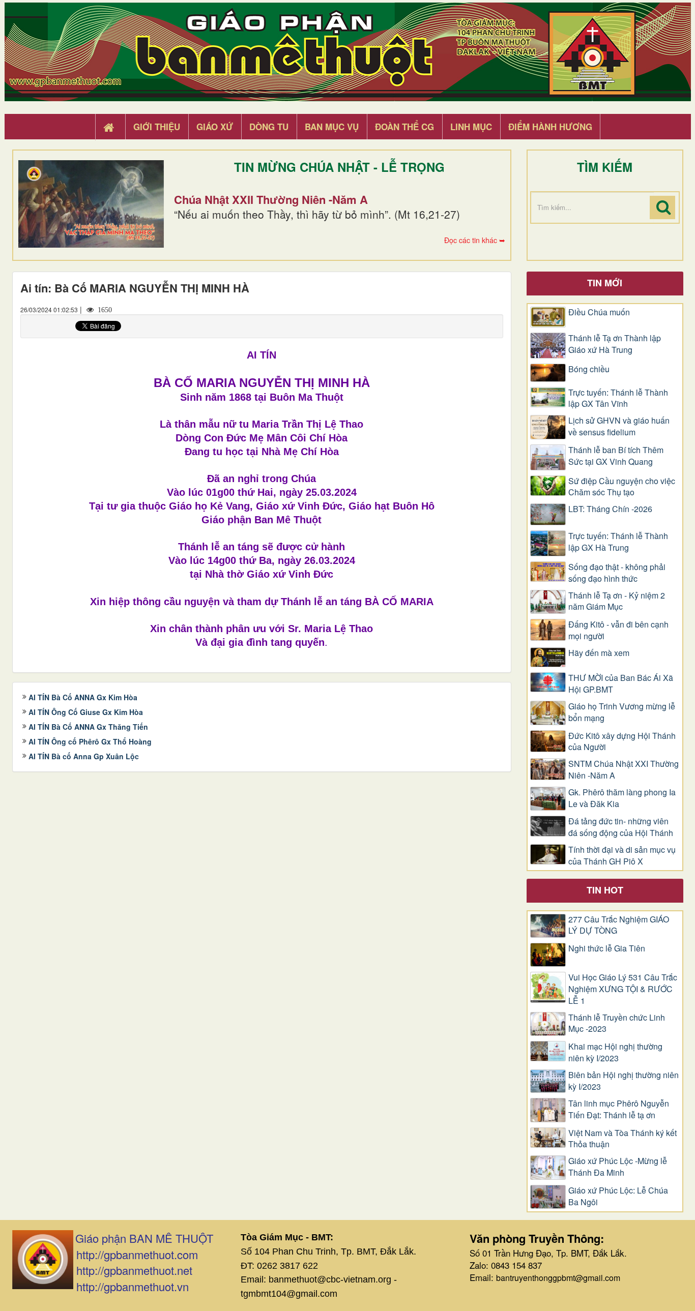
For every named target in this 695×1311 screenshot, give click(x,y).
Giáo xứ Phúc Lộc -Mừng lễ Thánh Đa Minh (617, 1166)
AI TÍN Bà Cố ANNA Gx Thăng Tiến (88, 727)
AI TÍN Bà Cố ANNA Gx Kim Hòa (82, 697)
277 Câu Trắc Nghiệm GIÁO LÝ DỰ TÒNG (618, 925)
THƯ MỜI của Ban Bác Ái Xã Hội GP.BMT (620, 683)
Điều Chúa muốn (599, 312)
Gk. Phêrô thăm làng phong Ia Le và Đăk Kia (622, 798)
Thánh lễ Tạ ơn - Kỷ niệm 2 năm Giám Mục (616, 601)
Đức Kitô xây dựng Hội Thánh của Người (622, 741)
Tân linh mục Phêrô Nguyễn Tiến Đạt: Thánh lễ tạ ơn (618, 1109)
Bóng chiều (589, 369)
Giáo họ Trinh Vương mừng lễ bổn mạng (621, 712)
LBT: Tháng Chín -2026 (610, 509)
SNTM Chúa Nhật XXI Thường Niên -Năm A (623, 769)
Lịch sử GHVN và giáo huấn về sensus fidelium (619, 426)
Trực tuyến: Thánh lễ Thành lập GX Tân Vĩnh (618, 398)
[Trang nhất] (110, 127)
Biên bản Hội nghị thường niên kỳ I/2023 (623, 1080)
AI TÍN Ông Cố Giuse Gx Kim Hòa (85, 712)
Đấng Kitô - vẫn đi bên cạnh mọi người (618, 630)
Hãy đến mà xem (598, 653)
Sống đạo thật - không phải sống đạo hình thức (616, 572)
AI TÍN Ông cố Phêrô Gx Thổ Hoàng (90, 741)
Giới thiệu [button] (156, 127)
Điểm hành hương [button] (550, 127)
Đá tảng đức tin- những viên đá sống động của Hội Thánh (620, 827)
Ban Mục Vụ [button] (332, 127)
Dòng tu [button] (268, 127)
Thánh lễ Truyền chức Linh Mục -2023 (616, 1023)
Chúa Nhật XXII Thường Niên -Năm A (271, 199)
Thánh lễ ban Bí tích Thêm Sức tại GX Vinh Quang (615, 455)
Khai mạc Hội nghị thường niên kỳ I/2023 (615, 1052)
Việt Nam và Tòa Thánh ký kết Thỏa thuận (622, 1138)
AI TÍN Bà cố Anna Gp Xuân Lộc (83, 756)
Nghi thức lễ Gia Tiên (606, 948)
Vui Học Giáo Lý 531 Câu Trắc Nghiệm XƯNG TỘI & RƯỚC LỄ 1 (622, 989)
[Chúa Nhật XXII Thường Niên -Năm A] (91, 204)
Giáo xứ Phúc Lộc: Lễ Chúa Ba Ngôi (618, 1196)
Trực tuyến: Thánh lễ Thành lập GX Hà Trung (618, 541)
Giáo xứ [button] (214, 127)
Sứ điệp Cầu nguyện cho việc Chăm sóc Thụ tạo (621, 486)
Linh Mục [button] (471, 127)
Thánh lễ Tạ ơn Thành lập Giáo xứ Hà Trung (614, 344)
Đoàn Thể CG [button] (404, 127)
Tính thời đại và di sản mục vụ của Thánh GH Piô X (622, 855)
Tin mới (604, 282)
